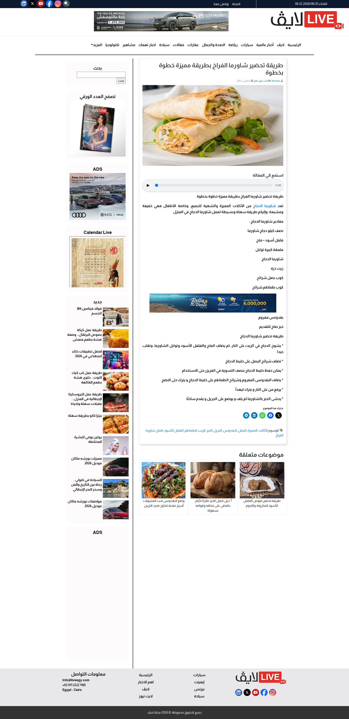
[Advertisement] (97, 596)
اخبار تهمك (147, 45)
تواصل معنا (221, 4)
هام (256, 80)
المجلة (236, 4)
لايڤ (280, 45)
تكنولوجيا (112, 45)
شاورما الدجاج (264, 206)
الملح (159, 430)
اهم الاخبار (146, 682)
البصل (242, 430)
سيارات (247, 45)
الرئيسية (294, 45)
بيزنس (199, 689)
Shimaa (275, 80)
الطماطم (191, 430)
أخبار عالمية (265, 45)
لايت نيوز (263, 80)
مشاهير (129, 45)
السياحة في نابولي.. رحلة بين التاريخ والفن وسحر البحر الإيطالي (86, 485)
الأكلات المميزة (258, 430)
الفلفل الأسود (174, 430)
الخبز (209, 430)
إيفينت (199, 682)
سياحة (164, 45)
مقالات (178, 45)
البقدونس (230, 430)
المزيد (97, 45)
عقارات (193, 45)
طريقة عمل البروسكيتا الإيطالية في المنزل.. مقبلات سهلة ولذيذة (85, 399)
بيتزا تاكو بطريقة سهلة (85, 416)
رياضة (233, 45)
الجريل (218, 430)
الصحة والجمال (213, 45)
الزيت (201, 430)
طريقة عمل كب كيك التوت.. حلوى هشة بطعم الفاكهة (87, 377)
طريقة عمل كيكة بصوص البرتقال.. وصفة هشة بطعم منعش (84, 335)
